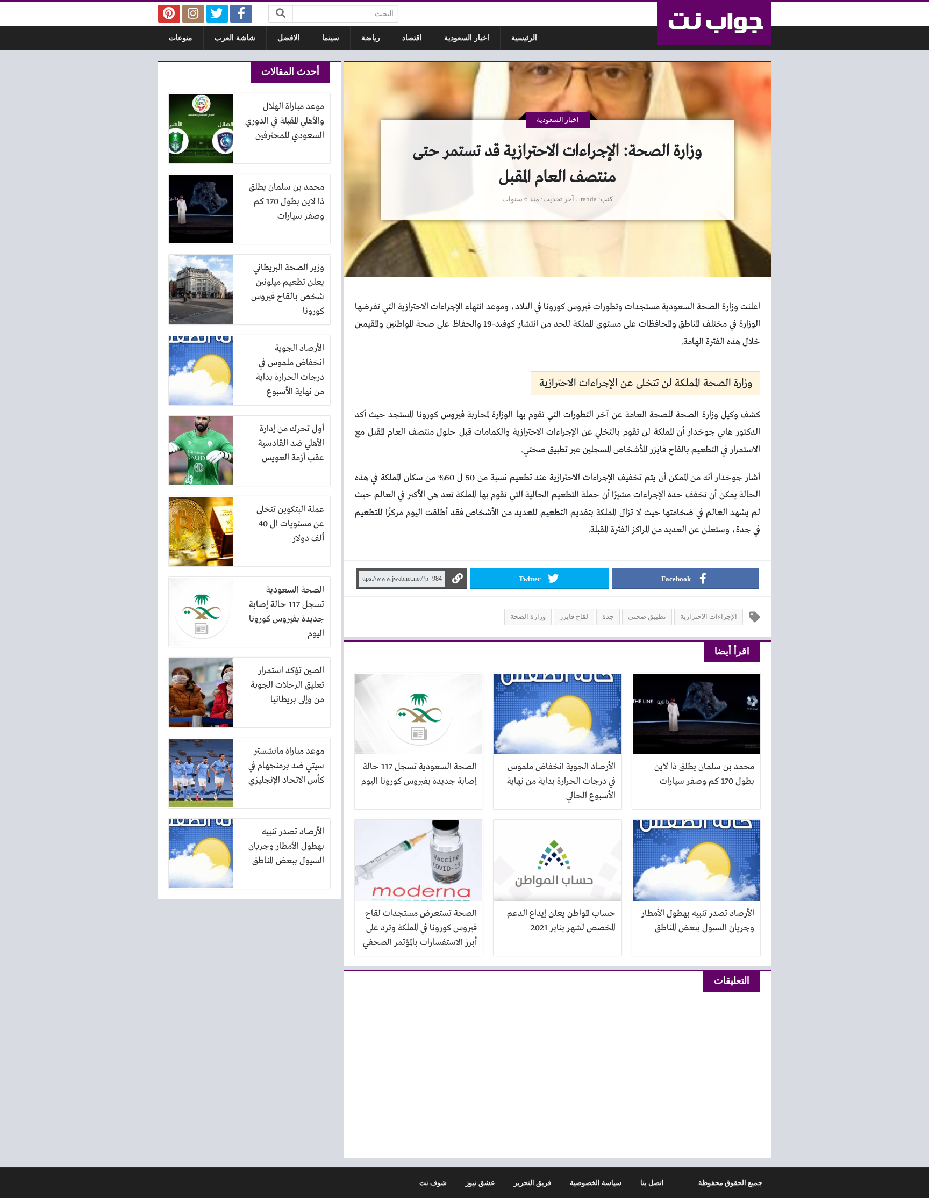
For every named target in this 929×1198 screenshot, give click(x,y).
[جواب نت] (714, 23)
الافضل (288, 38)
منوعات (180, 38)
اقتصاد (412, 38)
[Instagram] (193, 14)
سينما (330, 38)
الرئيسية (524, 38)
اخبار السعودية (466, 38)
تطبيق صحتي (647, 616)
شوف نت (433, 1183)
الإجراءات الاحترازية (708, 616)
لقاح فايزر (574, 616)
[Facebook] (241, 14)
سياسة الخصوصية (595, 1183)
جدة (608, 616)
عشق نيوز (480, 1183)
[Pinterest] (169, 14)
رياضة (370, 38)
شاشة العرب (235, 38)
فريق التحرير (532, 1183)
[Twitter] (217, 14)
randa (589, 199)
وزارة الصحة (528, 616)
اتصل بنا (652, 1183)
